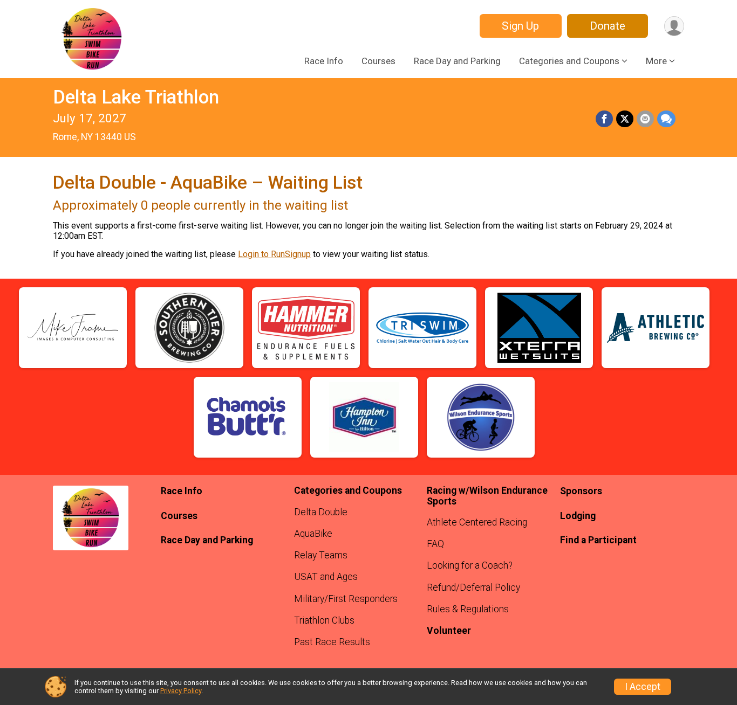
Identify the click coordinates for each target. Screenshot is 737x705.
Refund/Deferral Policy (473, 587)
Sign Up (520, 25)
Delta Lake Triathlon (136, 97)
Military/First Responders (346, 598)
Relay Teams (320, 555)
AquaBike (313, 533)
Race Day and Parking (457, 61)
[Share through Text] (666, 119)
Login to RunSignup (274, 254)
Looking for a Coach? (470, 565)
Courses (378, 61)
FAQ (435, 543)
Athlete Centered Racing (477, 522)
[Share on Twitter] (624, 119)
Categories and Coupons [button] (569, 61)
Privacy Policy (180, 691)
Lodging (578, 515)
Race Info (323, 61)
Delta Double (320, 512)
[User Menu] (674, 26)
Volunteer (449, 630)
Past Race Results (332, 642)
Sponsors (581, 491)
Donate (607, 25)
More (656, 61)
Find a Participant (598, 540)
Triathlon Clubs (324, 620)
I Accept (642, 686)
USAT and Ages (326, 576)
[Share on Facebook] (604, 119)
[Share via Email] (645, 119)
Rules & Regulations (468, 609)
